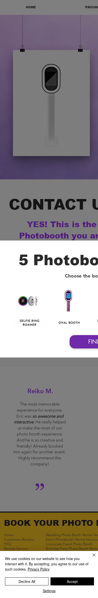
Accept (72, 581)
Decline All (27, 581)
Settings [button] (49, 590)
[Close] (91, 558)
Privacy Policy (39, 569)
